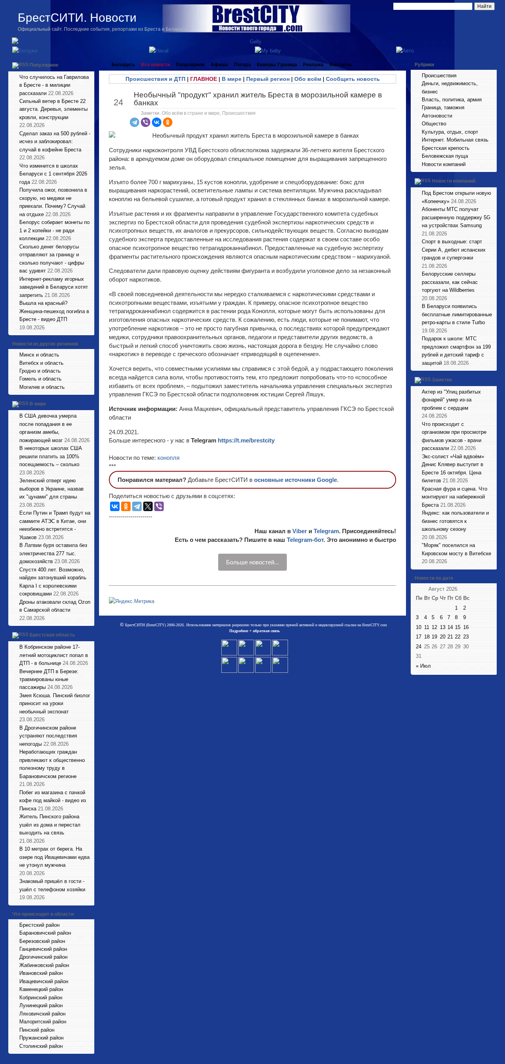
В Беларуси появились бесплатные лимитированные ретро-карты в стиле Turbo (457, 314)
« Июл (423, 666)
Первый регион (268, 79)
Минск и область (39, 355)
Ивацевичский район (43, 981)
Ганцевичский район (43, 949)
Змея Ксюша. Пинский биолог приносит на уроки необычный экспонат (54, 704)
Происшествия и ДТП (155, 79)
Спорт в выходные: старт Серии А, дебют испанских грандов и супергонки (454, 250)
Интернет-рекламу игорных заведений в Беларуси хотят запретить (53, 287)
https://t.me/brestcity (246, 440)
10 (418, 627)
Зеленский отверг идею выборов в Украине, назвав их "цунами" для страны (51, 489)
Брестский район (39, 925)
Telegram (326, 531)
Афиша (219, 64)
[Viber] (145, 122)
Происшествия (239, 113)
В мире (38, 404)
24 (418, 647)
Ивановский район (41, 973)
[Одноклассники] (167, 122)
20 (442, 637)
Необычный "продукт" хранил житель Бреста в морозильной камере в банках (258, 98)
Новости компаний (444, 164)
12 (434, 627)
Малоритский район (42, 1022)
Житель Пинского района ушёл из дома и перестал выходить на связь (49, 825)
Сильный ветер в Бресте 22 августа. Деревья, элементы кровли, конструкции (53, 109)
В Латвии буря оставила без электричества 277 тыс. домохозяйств (53, 553)
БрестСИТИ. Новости (77, 17)
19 (434, 637)
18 (427, 637)
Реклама (313, 64)
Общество (434, 124)
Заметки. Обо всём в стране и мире (180, 113)
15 (457, 627)
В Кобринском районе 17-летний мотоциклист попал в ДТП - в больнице (53, 655)
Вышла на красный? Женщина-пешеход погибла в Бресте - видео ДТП (54, 311)
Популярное (44, 65)
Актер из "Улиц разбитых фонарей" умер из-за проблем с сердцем (451, 400)
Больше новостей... (252, 562)
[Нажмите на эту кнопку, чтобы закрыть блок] (89, 65)
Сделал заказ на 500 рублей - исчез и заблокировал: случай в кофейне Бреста (54, 142)
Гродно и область (40, 371)
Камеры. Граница (277, 64)
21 (450, 637)
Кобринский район (40, 998)
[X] (148, 506)
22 (457, 637)
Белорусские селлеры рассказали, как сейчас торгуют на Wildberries (450, 282)
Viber (299, 531)
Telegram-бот (305, 539)
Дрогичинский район (43, 957)
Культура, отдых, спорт (450, 132)
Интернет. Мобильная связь (455, 140)
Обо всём (307, 79)
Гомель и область (40, 379)
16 (466, 627)
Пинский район (36, 1030)
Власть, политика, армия (452, 100)
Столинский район (41, 1046)
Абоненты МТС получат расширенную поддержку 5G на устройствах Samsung (456, 217)
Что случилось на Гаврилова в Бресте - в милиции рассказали (54, 85)
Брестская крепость (445, 148)
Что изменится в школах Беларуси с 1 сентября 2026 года (53, 174)
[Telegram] (134, 122)
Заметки (442, 380)
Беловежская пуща (445, 156)
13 (442, 627)
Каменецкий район (41, 989)
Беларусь (123, 64)
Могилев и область (42, 387)
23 (466, 637)
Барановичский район (45, 933)
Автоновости (437, 116)
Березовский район (42, 941)
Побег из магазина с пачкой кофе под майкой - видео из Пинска (52, 801)
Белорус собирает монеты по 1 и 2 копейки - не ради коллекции (54, 230)
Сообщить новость (353, 79)
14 (450, 627)
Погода (242, 64)
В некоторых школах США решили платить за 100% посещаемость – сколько (50, 456)
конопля (168, 457)
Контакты (340, 64)
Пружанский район (41, 1038)
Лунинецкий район (41, 1005)
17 (418, 637)
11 (426, 627)
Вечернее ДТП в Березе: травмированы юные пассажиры (49, 679)
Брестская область (52, 635)
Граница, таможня (443, 107)
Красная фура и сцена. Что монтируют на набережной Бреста (454, 497)
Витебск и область (41, 363)
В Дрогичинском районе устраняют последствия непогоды (48, 736)
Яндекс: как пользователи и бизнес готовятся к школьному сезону (455, 521)
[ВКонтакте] (156, 122)
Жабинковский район (44, 965)
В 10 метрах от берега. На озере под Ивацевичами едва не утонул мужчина (54, 857)
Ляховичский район (42, 1014)
